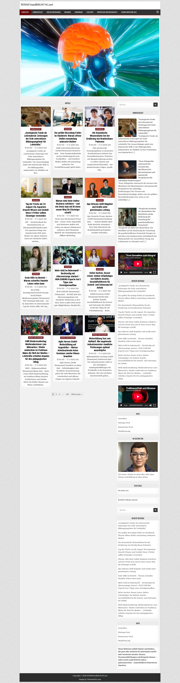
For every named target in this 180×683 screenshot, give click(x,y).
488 (67, 394)
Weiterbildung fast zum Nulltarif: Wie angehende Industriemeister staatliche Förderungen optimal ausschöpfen (99, 344)
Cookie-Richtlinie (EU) (129, 12)
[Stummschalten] (150, 272)
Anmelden (122, 419)
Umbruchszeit (38, 12)
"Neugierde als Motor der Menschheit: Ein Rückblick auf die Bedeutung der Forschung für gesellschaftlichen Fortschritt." (147, 217)
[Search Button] (157, 12)
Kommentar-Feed (125, 427)
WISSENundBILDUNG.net (37, 4)
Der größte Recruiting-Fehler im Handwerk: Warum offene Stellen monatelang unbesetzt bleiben (67, 137)
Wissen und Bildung (53, 12)
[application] (138, 264)
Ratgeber (67, 12)
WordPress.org (124, 431)
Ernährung (79, 12)
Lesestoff (89, 12)
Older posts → (77, 394)
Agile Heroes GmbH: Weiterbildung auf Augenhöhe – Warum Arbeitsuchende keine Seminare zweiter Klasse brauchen (67, 349)
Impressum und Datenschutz (107, 12)
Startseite (25, 12)
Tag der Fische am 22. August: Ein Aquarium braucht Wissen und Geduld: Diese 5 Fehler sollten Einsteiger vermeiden (36, 209)
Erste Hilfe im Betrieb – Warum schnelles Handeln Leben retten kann (36, 280)
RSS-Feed (29, 148)
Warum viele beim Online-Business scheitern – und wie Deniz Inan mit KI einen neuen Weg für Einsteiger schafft (67, 206)
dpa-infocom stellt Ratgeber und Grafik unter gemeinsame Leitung (100, 206)
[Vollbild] (154, 272)
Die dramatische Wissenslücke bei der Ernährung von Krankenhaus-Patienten (99, 137)
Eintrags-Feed (124, 423)
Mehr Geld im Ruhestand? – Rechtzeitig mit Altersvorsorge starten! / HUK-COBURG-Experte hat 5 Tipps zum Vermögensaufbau (68, 278)
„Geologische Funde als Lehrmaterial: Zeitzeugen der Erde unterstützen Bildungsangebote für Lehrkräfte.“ (36, 138)
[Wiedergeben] (121, 272)
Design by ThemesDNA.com (90, 679)
